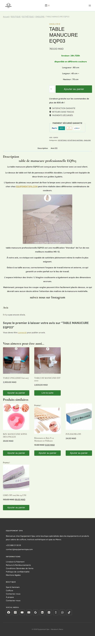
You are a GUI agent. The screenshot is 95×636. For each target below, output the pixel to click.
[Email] (29, 612)
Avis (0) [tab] (54, 148)
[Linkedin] (42, 612)
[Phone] (56, 612)
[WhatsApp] (62, 612)
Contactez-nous (13, 594)
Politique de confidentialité (17, 572)
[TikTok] (69, 612)
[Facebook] (8, 612)
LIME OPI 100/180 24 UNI (14, 495)
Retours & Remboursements (18, 565)
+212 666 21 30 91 (13, 545)
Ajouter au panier (74, 89)
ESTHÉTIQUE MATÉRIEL (75, 140)
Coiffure (9, 590)
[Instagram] (15, 612)
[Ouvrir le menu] (89, 5)
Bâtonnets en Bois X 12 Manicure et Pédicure (44, 439)
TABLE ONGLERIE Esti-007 (16, 378)
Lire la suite (47, 393)
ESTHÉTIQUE (62, 140)
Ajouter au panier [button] (16, 393)
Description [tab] (43, 148)
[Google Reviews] (35, 612)
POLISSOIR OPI (73, 434)
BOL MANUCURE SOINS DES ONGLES (15, 435)
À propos (10, 597)
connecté (22, 332)
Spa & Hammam (13, 587)
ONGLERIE (54, 24)
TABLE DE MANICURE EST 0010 (47, 379)
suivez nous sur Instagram (47, 297)
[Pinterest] (49, 612)
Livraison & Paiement (15, 562)
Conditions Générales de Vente (19, 568)
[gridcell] (70, 79)
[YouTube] (22, 612)
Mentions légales (13, 575)
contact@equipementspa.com (19, 549)
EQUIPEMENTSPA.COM (26, 186)
